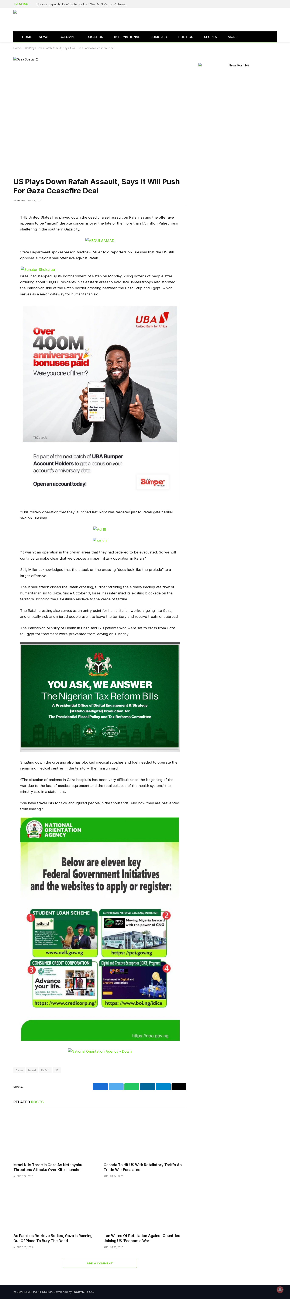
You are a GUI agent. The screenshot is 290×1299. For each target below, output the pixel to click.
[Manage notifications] (280, 1289)
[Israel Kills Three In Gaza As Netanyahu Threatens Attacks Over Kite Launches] (54, 1136)
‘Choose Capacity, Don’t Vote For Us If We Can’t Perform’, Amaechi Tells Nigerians (83, 4)
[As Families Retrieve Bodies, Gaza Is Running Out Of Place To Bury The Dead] (54, 1207)
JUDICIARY (159, 37)
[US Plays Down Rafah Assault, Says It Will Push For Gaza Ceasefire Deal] (99, 113)
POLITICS (185, 37)
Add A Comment (100, 1263)
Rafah (45, 1070)
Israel (32, 1070)
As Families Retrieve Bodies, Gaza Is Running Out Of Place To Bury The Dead (53, 1238)
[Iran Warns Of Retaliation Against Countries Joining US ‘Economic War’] (145, 1207)
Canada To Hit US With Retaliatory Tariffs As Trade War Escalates (143, 1167)
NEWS (44, 37)
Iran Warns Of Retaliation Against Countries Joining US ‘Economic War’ (142, 1238)
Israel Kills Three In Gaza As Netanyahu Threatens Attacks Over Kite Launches (48, 1167)
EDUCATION (94, 37)
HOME (27, 37)
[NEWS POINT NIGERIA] (42, 19)
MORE (232, 37)
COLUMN (66, 37)
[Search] (269, 37)
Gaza (19, 1070)
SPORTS (210, 37)
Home (17, 48)
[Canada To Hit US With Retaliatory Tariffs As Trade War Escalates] (145, 1136)
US (57, 1070)
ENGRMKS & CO (83, 1291)
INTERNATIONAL (127, 37)
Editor (21, 200)
